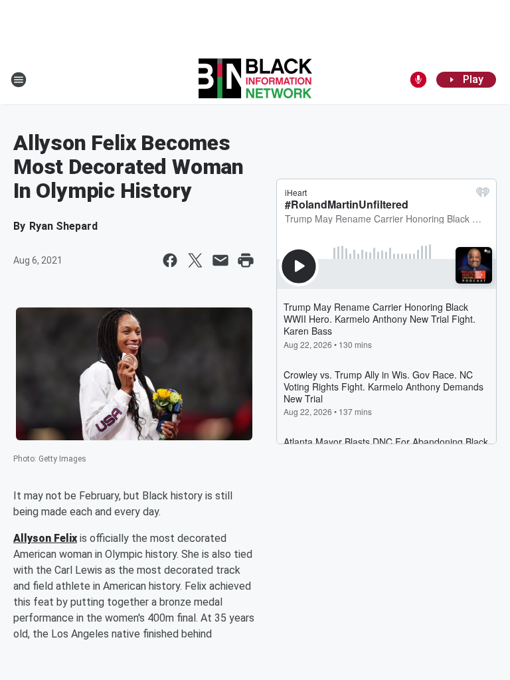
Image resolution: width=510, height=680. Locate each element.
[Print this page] (245, 260)
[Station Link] (255, 79)
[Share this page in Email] (220, 260)
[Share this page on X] (195, 260)
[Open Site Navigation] (19, 80)
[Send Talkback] (418, 80)
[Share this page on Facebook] (170, 260)
